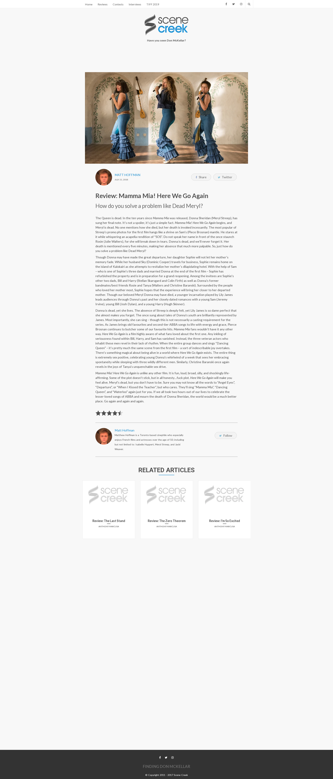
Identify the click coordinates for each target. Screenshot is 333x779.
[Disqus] (166, 584)
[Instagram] (241, 4)
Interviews (135, 4)
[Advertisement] (166, 57)
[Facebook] (226, 4)
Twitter (226, 177)
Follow (227, 435)
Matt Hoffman (127, 175)
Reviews (103, 4)
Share (202, 177)
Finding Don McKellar (166, 766)
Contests (118, 4)
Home (88, 4)
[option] (109, 510)
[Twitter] (233, 4)
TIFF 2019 (152, 4)
